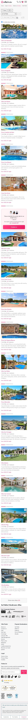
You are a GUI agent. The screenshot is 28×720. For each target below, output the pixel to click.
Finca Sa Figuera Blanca (8, 340)
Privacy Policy (4, 658)
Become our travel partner (5, 648)
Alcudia (16, 634)
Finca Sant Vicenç (6, 279)
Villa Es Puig (4, 524)
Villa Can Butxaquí (6, 40)
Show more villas (14, 600)
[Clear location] (15, 14)
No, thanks (15, 717)
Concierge (3, 634)
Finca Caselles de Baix (7, 132)
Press (2, 644)
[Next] (25, 31)
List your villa (4, 635)
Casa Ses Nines (5, 193)
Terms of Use (4, 656)
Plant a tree (4, 640)
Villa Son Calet (5, 555)
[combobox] (11, 14)
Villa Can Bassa (5, 101)
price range (6, 17)
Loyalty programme (6, 646)
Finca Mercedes (5, 402)
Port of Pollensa (19, 632)
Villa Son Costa (5, 248)
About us (3, 627)
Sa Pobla (4, 42)
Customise (6, 717)
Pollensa (17, 630)
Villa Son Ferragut (6, 432)
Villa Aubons (4, 463)
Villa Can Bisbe (5, 371)
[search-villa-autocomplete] (20, 2)
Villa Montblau (5, 585)
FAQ (2, 630)
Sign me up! (24, 671)
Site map (3, 632)
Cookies (3, 659)
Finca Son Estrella (6, 309)
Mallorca (17, 628)
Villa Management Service (5, 638)
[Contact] (18, 2)
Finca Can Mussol (6, 162)
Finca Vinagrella (5, 70)
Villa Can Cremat (6, 494)
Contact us (14, 227)
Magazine (3, 642)
